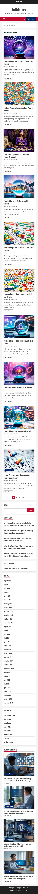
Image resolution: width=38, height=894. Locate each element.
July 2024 (6, 676)
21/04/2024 (14, 480)
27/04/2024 (14, 206)
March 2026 (7, 600)
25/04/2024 (14, 299)
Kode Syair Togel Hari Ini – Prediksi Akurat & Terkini (19, 140)
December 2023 (8, 703)
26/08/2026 (8, 783)
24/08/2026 (8, 848)
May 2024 (7, 684)
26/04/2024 (14, 253)
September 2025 (9, 623)
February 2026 (8, 604)
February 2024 (8, 695)
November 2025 (8, 615)
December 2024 (8, 657)
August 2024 (7, 672)
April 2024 (7, 688)
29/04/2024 (14, 113)
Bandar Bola (7, 719)
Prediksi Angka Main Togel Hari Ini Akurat (19, 373)
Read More (9, 78)
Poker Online (7, 731)
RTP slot (6, 738)
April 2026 (7, 596)
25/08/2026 (8, 816)
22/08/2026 (8, 881)
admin (6, 66)
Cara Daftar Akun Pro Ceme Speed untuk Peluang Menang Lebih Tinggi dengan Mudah (19, 797)
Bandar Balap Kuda (9, 715)
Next (23, 497)
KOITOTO (26, 890)
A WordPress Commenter (11, 568)
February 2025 (8, 649)
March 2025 (7, 646)
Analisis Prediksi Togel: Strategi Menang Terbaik (19, 93)
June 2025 (7, 634)
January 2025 (8, 653)
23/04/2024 (14, 390)
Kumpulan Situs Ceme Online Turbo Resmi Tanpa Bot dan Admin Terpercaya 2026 (19, 830)
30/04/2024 (14, 66)
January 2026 (8, 607)
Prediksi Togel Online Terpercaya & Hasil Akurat (19, 326)
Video (33, 19)
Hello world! (24, 568)
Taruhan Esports (9, 742)
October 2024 (8, 665)
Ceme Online (7, 723)
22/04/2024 (14, 434)
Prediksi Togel (9, 56)
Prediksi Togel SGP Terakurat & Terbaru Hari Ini (19, 47)
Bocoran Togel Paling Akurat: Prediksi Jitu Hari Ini (19, 280)
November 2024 (8, 661)
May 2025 (6, 638)
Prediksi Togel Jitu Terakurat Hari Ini (19, 417)
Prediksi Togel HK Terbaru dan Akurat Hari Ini (19, 186)
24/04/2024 (14, 346)
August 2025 (7, 627)
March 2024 (7, 691)
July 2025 (6, 630)
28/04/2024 (14, 160)
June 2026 (7, 588)
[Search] (24, 19)
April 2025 (7, 642)
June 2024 (7, 680)
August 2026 (7, 581)
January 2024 (8, 699)
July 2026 (6, 585)
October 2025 (8, 619)
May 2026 (6, 592)
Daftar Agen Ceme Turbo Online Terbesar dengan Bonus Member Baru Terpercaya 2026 (19, 862)
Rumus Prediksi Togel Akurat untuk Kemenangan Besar (19, 461)
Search (6, 505)
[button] (4, 19)
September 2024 (9, 669)
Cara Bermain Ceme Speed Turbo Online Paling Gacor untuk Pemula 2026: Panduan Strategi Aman (19, 764)
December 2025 (8, 611)
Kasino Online (7, 727)
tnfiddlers (19, 9)
